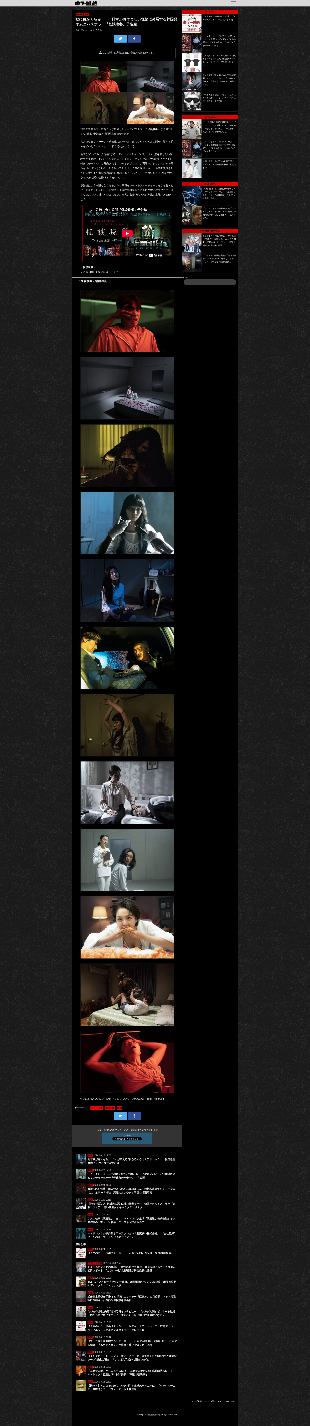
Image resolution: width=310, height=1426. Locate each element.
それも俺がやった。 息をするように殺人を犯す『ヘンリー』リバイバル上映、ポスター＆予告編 (219, 98)
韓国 (119, 1108)
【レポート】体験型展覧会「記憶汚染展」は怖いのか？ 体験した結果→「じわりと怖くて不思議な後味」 (219, 258)
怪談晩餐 (109, 1108)
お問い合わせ (216, 1401)
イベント (92, 1263)
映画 (86, 14)
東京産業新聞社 (153, 1415)
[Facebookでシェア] (134, 39)
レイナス (97, 30)
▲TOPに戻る (229, 1401)
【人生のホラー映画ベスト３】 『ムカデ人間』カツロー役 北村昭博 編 (129, 1253)
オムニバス (96, 1108)
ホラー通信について (200, 1401)
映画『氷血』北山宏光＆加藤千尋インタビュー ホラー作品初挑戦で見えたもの (219, 164)
